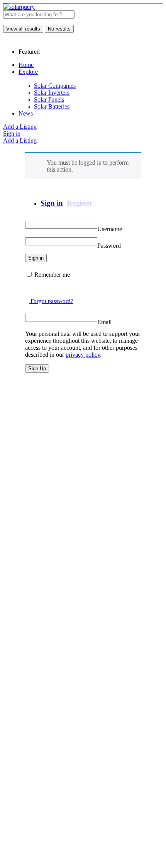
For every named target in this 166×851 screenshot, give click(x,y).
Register (79, 203)
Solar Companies (55, 85)
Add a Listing (20, 126)
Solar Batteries (51, 106)
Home (26, 64)
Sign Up (37, 368)
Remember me (52, 274)
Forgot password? (51, 301)
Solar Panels (49, 99)
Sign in (11, 133)
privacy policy (83, 354)
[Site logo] (19, 6)
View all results (23, 29)
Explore (28, 71)
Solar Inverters (51, 92)
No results (59, 29)
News (26, 113)
